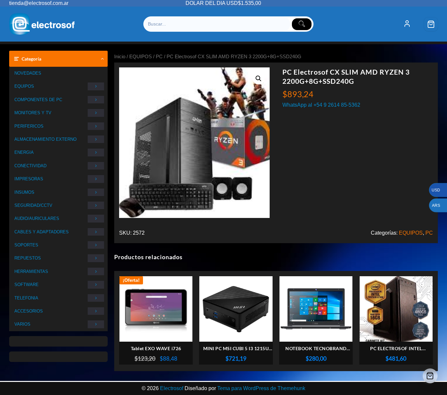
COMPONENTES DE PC (38, 99)
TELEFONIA (26, 298)
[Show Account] (407, 24)
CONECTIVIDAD (30, 165)
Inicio (119, 56)
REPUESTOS (27, 258)
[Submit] (302, 24)
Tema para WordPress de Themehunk (261, 388)
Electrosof (171, 388)
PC (159, 56)
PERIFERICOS (29, 126)
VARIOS (22, 324)
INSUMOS (24, 192)
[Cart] (431, 24)
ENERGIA (24, 152)
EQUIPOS (24, 86)
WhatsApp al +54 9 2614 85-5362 (321, 105)
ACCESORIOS (28, 311)
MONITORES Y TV (32, 112)
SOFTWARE (26, 284)
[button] (258, 78)
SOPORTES (26, 244)
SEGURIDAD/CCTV (33, 205)
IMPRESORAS (28, 178)
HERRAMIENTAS (31, 271)
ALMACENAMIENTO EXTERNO (45, 139)
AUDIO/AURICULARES (36, 218)
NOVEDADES (27, 73)
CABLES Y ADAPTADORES (41, 231)
